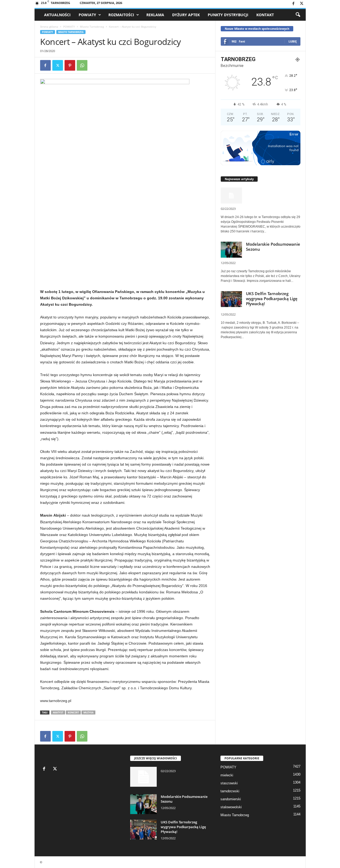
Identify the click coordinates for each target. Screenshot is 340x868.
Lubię (292, 41)
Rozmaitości (121, 14)
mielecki (226, 775)
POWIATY (87, 14)
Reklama (155, 14)
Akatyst (58, 712)
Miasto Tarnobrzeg (92, 26)
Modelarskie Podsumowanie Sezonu (273, 246)
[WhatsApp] (82, 65)
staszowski (229, 783)
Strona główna (49, 26)
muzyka (88, 712)
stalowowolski (231, 807)
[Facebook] (293, 4)
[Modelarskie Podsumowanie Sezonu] (143, 804)
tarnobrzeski (229, 791)
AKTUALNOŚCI (57, 14)
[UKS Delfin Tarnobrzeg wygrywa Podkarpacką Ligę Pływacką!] (143, 830)
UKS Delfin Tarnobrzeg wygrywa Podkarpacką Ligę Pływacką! (272, 298)
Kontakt (265, 14)
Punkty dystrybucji (228, 14)
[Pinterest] (70, 65)
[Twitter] (302, 4)
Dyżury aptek (186, 14)
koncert (73, 712)
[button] (298, 15)
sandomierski (230, 799)
